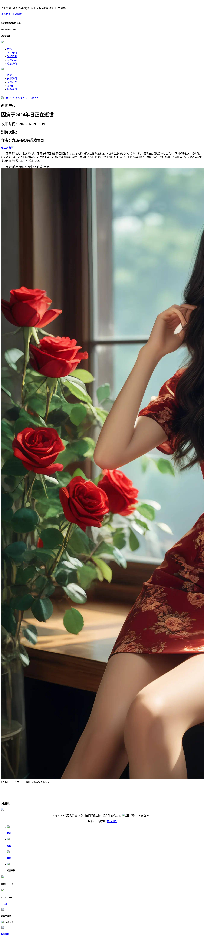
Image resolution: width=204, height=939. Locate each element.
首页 (9, 49)
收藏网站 (17, 14)
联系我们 (12, 63)
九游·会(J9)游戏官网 (16, 98)
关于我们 (12, 53)
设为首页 (6, 14)
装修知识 (12, 56)
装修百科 (12, 60)
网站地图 (112, 821)
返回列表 (6, 147)
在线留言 (6, 904)
